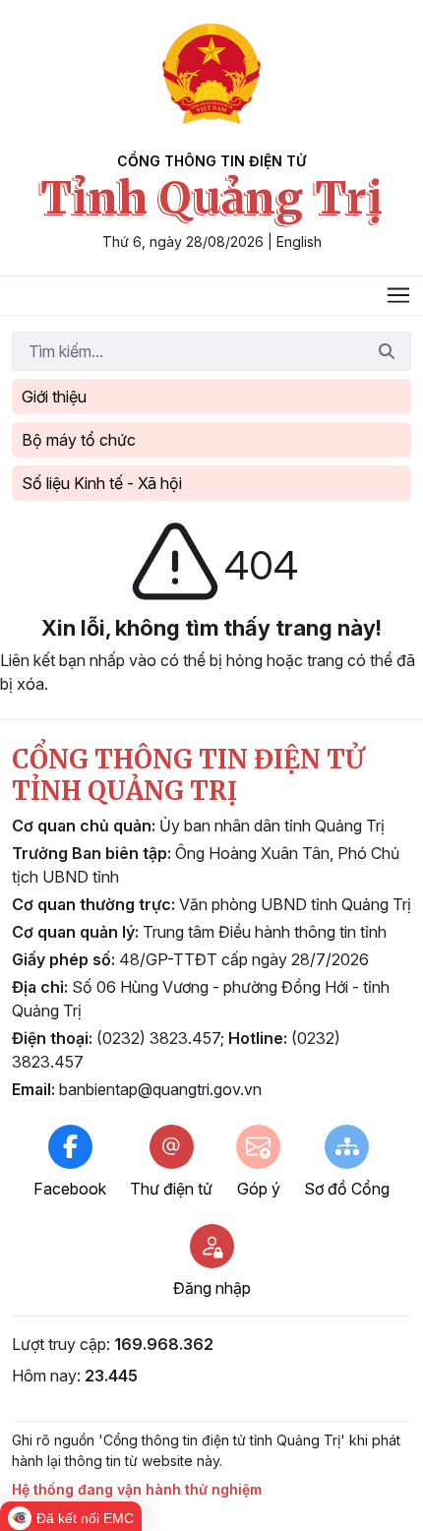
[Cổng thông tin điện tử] (211, 74)
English (299, 241)
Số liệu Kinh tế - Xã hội (102, 483)
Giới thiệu (54, 396)
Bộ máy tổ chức (79, 440)
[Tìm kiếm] (386, 351)
